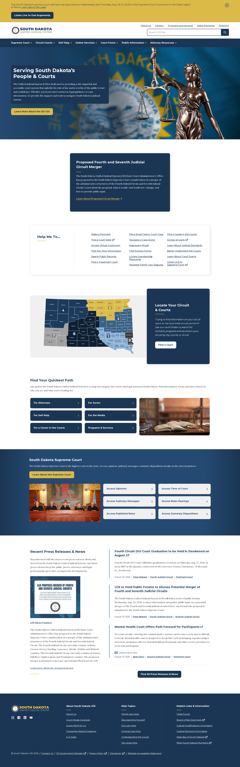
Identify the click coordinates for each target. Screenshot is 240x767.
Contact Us (47, 753)
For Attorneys (42, 403)
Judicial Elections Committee (192, 731)
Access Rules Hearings (175, 501)
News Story (138, 657)
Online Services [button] (85, 42)
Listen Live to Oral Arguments (33, 15)
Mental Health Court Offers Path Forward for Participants (159, 626)
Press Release (140, 577)
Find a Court (165, 345)
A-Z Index (71, 737)
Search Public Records (103, 256)
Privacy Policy (98, 753)
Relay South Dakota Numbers (194, 742)
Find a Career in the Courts (182, 234)
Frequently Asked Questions (81, 731)
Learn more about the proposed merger (51, 668)
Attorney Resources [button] (162, 42)
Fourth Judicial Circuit (161, 577)
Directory (224, 25)
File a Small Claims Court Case (146, 234)
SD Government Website (71, 753)
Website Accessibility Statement (145, 753)
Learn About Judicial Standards (184, 245)
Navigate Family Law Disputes (146, 265)
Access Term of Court (175, 488)
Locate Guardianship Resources (140, 258)
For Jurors (94, 403)
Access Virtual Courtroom (105, 245)
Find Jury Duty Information (106, 251)
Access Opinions (117, 488)
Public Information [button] (133, 42)
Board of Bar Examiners (191, 720)
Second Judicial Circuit (158, 657)
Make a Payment (101, 234)
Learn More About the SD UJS (32, 111)
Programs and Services (180, 25)
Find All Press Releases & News (159, 674)
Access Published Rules (121, 513)
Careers (159, 25)
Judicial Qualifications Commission (194, 725)
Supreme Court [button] (20, 42)
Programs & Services (100, 427)
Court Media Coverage (78, 720)
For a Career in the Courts (49, 427)
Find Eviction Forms (140, 251)
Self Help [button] (63, 42)
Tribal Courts (183, 714)
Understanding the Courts (135, 737)
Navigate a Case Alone (142, 240)
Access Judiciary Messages (123, 501)
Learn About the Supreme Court (51, 474)
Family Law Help (130, 714)
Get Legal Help (129, 742)
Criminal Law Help (131, 731)
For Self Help (41, 415)
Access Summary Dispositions (180, 513)
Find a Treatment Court (104, 262)
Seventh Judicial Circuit (187, 616)
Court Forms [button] (108, 42)
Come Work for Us (76, 725)
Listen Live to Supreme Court (177, 263)
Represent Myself (139, 245)
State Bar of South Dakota (192, 737)
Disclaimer (117, 753)
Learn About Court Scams (181, 256)
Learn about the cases (33, 7)
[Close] (227, 5)
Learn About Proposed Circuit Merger (98, 198)
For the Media (96, 415)
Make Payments (206, 25)
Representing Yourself (133, 720)
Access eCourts (177, 240)
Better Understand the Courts (184, 251)
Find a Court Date (103, 240)
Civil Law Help (128, 725)
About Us (146, 25)
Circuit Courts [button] (44, 42)
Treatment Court (184, 577)
